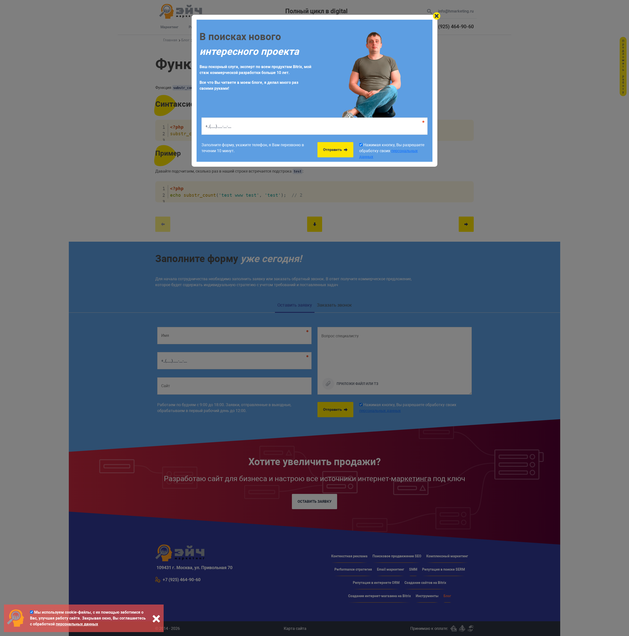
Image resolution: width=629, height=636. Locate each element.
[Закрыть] (436, 16)
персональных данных (77, 624)
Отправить (333, 150)
